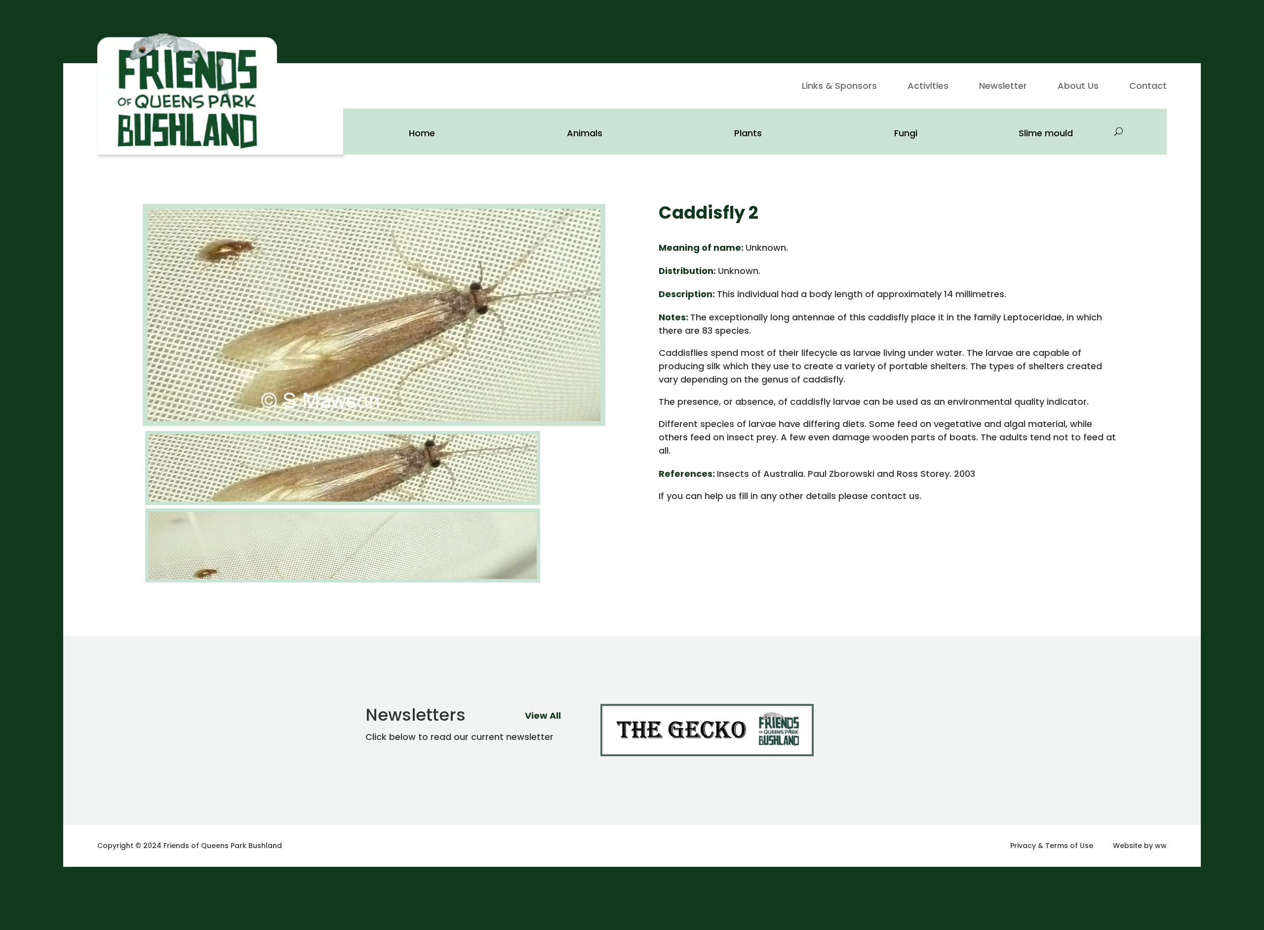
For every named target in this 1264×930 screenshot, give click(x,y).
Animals (584, 133)
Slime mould (1046, 133)
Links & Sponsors (839, 87)
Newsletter (1003, 87)
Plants (748, 133)
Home (422, 133)
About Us (1078, 87)
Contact (1148, 87)
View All (543, 715)
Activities (928, 87)
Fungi (905, 133)
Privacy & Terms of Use (1051, 846)
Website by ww (1140, 846)
